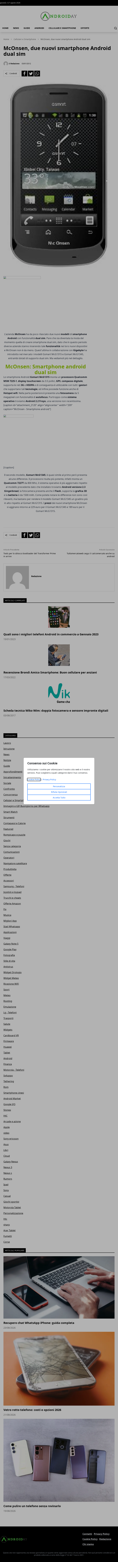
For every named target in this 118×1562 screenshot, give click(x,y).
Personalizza (59, 786)
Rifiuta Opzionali (59, 792)
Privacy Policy (49, 779)
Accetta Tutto (59, 797)
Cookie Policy (33, 779)
